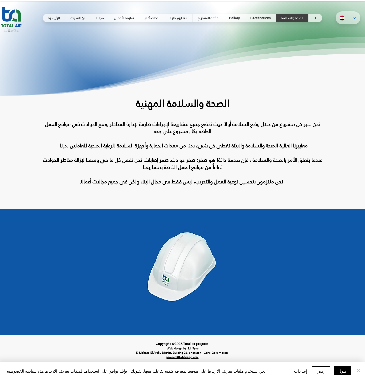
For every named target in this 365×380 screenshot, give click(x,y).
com (196, 356)
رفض (321, 371)
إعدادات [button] (300, 371)
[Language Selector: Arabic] (348, 17)
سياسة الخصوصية (21, 371)
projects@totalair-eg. (179, 356)
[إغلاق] (358, 370)
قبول (342, 371)
